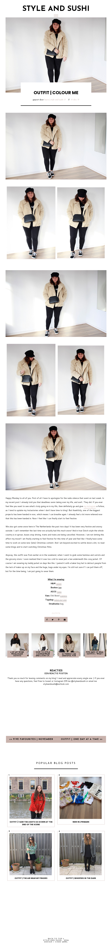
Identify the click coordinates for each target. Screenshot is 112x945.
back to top (55, 939)
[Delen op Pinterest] (59, 619)
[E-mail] (65, 619)
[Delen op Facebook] (47, 619)
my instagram (90, 506)
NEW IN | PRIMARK (81, 822)
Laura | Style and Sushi (53, 100)
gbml (65, 942)
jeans (59, 591)
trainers (63, 595)
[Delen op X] (53, 619)
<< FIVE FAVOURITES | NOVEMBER (31, 739)
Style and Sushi (56, 9)
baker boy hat (60, 599)
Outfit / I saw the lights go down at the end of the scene (31, 823)
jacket (59, 583)
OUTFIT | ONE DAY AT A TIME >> (82, 739)
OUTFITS (56, 613)
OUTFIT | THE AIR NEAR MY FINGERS (31, 878)
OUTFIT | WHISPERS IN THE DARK (81, 878)
